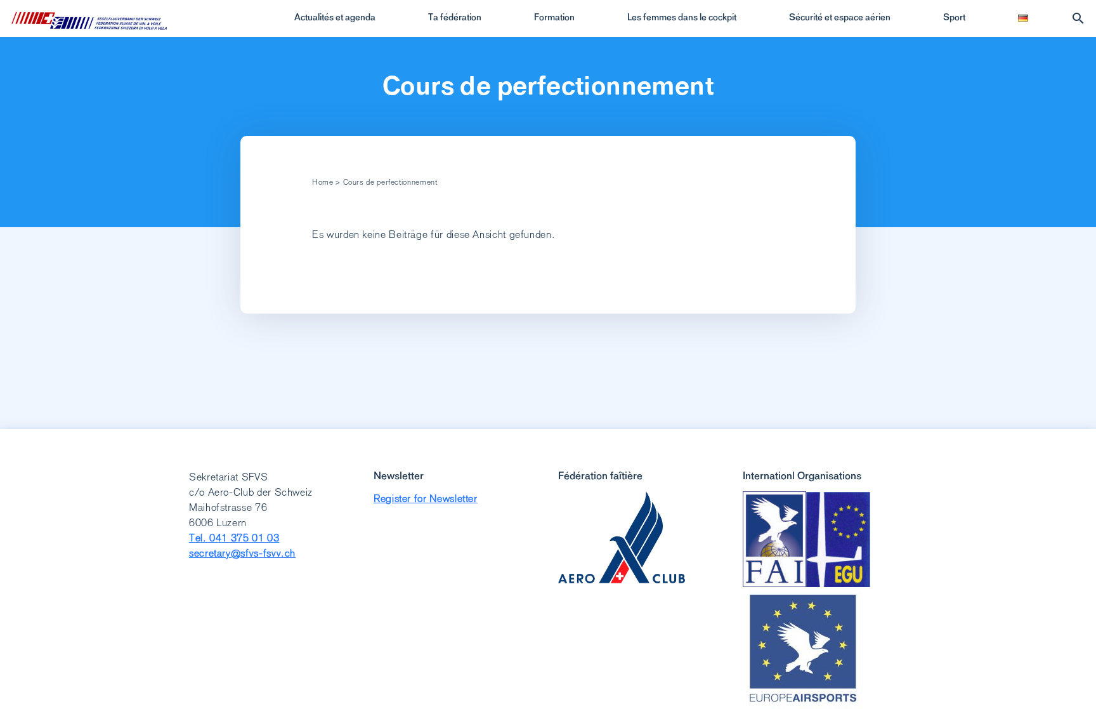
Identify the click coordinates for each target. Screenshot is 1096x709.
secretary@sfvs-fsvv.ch (242, 553)
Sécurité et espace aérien (840, 17)
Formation (554, 17)
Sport (954, 17)
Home (323, 182)
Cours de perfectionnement (548, 85)
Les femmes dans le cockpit (681, 17)
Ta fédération (454, 17)
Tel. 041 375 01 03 (234, 538)
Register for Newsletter (426, 498)
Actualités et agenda (334, 17)
